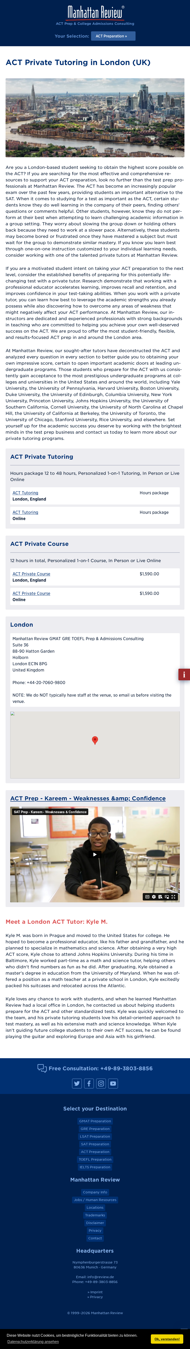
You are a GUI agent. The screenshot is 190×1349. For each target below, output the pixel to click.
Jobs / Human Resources (95, 1200)
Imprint (96, 1292)
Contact (95, 1238)
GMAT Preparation (95, 1121)
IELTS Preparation (95, 1167)
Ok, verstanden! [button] (167, 1339)
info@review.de (100, 1277)
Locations (95, 1207)
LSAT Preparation (95, 1136)
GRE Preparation (95, 1129)
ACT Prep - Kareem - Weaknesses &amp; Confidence (88, 798)
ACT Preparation (95, 1152)
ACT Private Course (31, 573)
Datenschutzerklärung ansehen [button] (33, 1342)
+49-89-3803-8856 (126, 1068)
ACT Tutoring (25, 492)
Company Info (95, 1192)
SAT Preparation (95, 1144)
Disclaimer (95, 1223)
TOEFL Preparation (95, 1159)
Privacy (95, 1230)
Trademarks (95, 1215)
